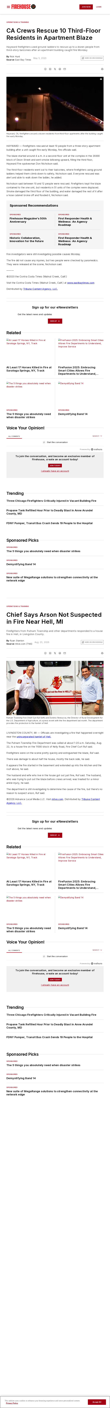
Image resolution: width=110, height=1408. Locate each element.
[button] (8, 7)
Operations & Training (17, 22)
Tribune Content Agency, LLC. (40, 289)
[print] (102, 69)
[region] (55, 443)
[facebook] (45, 69)
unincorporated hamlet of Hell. (34, 736)
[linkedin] (50, 69)
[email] (64, 69)
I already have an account (55, 471)
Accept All (97, 1402)
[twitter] (55, 69)
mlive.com (57, 804)
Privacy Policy (12, 1403)
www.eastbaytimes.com (80, 282)
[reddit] (59, 69)
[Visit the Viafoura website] (96, 449)
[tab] (14, 436)
